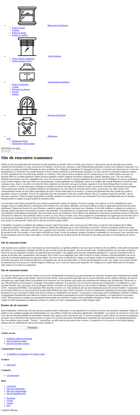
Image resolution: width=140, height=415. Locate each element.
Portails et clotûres (20, 35)
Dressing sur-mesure (21, 89)
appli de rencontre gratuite (18, 343)
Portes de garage (19, 33)
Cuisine (15, 87)
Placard (15, 92)
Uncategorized (13, 375)
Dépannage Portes (20, 141)
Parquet (15, 94)
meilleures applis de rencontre (19, 338)
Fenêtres (15, 30)
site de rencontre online (17, 341)
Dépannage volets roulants (23, 143)
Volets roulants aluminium (23, 58)
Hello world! (39, 354)
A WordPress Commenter (18, 354)
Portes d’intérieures (20, 84)
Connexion (11, 386)
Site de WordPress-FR (16, 393)
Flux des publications (16, 389)
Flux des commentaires (16, 391)
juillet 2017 (11, 365)
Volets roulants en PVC (22, 61)
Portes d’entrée (18, 28)
